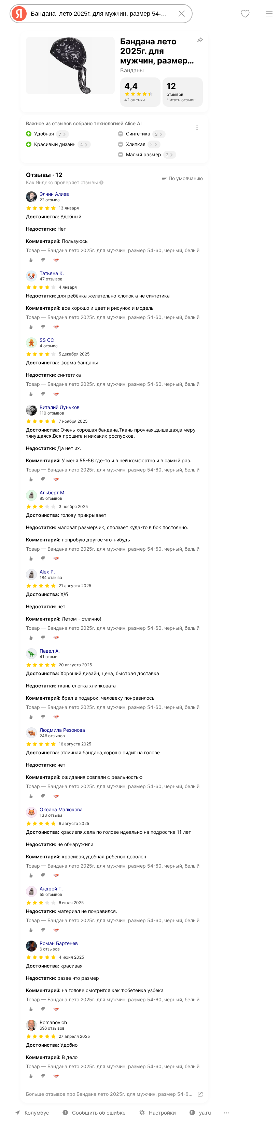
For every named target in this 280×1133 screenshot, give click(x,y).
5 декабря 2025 (74, 354)
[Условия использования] (197, 127)
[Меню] (269, 13)
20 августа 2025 (75, 664)
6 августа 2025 (74, 823)
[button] (182, 178)
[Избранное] (245, 13)
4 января (68, 287)
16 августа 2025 (75, 743)
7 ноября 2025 (73, 421)
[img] (41, 208)
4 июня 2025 (71, 957)
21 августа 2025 (75, 585)
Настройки (162, 1112)
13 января (69, 207)
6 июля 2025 (71, 902)
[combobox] (100, 14)
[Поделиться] (200, 39)
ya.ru (205, 1112)
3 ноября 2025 (73, 506)
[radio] (31, 260)
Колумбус (37, 1112)
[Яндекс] (19, 13)
